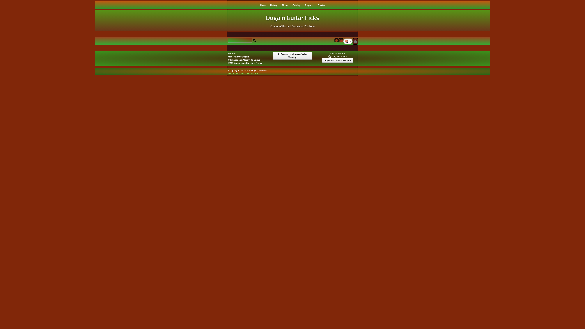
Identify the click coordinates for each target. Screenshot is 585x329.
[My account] (355, 41)
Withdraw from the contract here (243, 73)
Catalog (296, 5)
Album (285, 5)
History (273, 5)
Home (263, 5)
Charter (321, 5)
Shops (309, 5)
